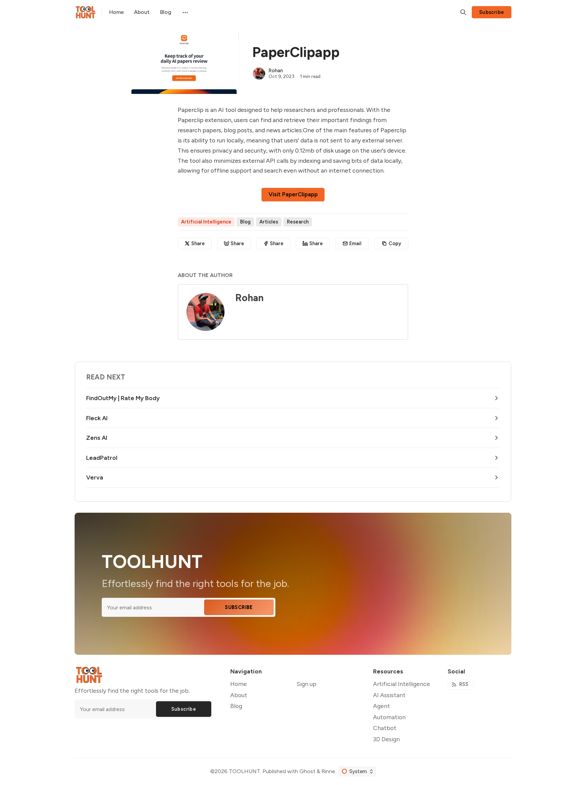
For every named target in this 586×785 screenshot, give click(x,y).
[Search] (463, 12)
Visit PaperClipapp (293, 194)
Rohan (276, 70)
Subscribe (491, 12)
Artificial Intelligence (206, 222)
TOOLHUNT (244, 771)
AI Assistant (389, 695)
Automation (389, 717)
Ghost (307, 771)
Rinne (328, 771)
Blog (245, 222)
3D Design (386, 739)
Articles (268, 222)
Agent (381, 705)
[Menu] (184, 12)
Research (298, 222)
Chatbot (384, 727)
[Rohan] (259, 73)
